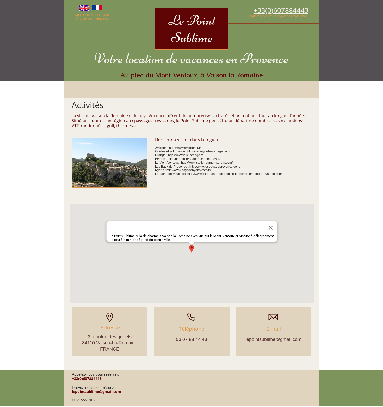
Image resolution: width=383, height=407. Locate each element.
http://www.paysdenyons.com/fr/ (188, 170)
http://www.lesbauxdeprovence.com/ (214, 166)
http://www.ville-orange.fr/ (185, 155)
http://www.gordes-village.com (208, 151)
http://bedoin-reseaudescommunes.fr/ (194, 159)
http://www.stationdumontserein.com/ (207, 162)
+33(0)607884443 (87, 378)
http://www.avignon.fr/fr (185, 148)
